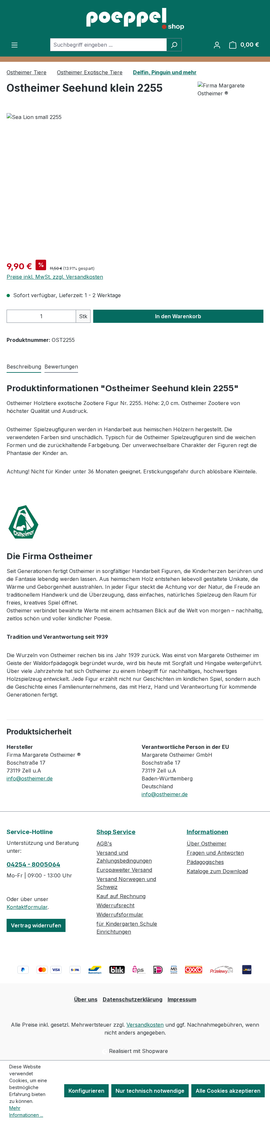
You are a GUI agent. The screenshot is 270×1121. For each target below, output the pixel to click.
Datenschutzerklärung (132, 999)
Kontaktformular (27, 907)
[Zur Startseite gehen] (135, 19)
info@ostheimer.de (30, 778)
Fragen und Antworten (215, 852)
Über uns (85, 999)
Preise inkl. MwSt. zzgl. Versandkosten (55, 277)
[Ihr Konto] (217, 44)
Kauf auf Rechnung (121, 896)
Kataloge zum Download (217, 871)
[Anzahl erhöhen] (69, 316)
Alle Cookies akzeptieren (228, 1090)
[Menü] (14, 44)
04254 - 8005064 (33, 864)
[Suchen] (174, 44)
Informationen (207, 831)
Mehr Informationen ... (26, 1111)
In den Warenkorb (178, 316)
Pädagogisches (205, 862)
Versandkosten (145, 1024)
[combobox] (108, 44)
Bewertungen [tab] (61, 366)
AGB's (104, 843)
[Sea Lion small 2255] (135, 183)
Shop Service (115, 831)
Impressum (182, 999)
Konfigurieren (86, 1090)
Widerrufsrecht (115, 905)
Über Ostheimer (207, 843)
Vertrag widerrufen (36, 925)
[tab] (24, 367)
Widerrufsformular (119, 914)
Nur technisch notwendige (150, 1090)
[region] (135, 183)
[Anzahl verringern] (13, 316)
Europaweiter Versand (124, 870)
